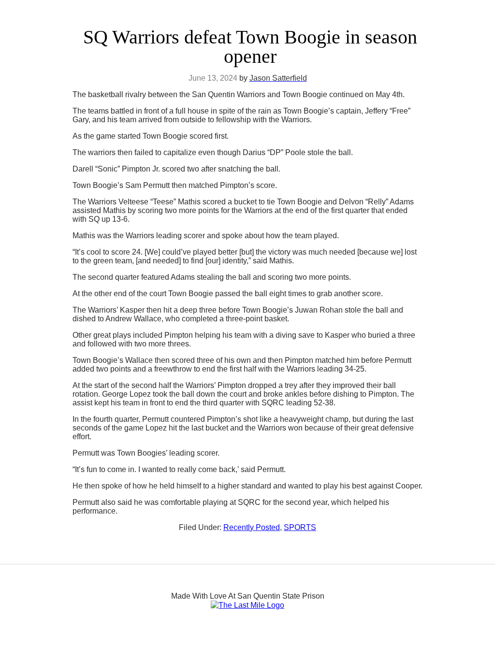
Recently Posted (251, 527)
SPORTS (300, 527)
